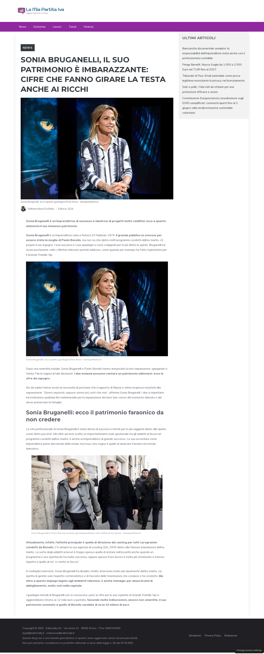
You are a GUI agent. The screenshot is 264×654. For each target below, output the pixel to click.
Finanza (88, 26)
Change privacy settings (249, 650)
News (22, 26)
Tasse (73, 26)
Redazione (230, 635)
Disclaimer (195, 635)
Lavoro (57, 26)
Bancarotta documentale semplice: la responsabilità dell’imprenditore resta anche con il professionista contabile (213, 53)
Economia (39, 26)
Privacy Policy (213, 635)
